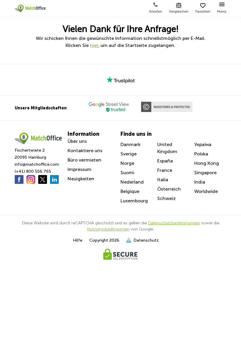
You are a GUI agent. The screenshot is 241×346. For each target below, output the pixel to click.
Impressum (79, 169)
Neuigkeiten (81, 178)
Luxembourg (134, 200)
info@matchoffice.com (37, 164)
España (165, 160)
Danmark (130, 144)
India (199, 181)
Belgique (129, 191)
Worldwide (206, 191)
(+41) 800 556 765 (33, 171)
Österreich (169, 188)
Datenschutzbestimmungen (174, 223)
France (164, 170)
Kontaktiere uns (85, 150)
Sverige (128, 153)
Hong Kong (206, 163)
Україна (202, 144)
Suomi (127, 172)
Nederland (132, 181)
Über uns (77, 141)
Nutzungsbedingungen (108, 229)
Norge (127, 163)
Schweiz (166, 198)
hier (94, 45)
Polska (201, 153)
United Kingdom (167, 148)
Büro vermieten (84, 159)
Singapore (205, 172)
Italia (162, 179)
